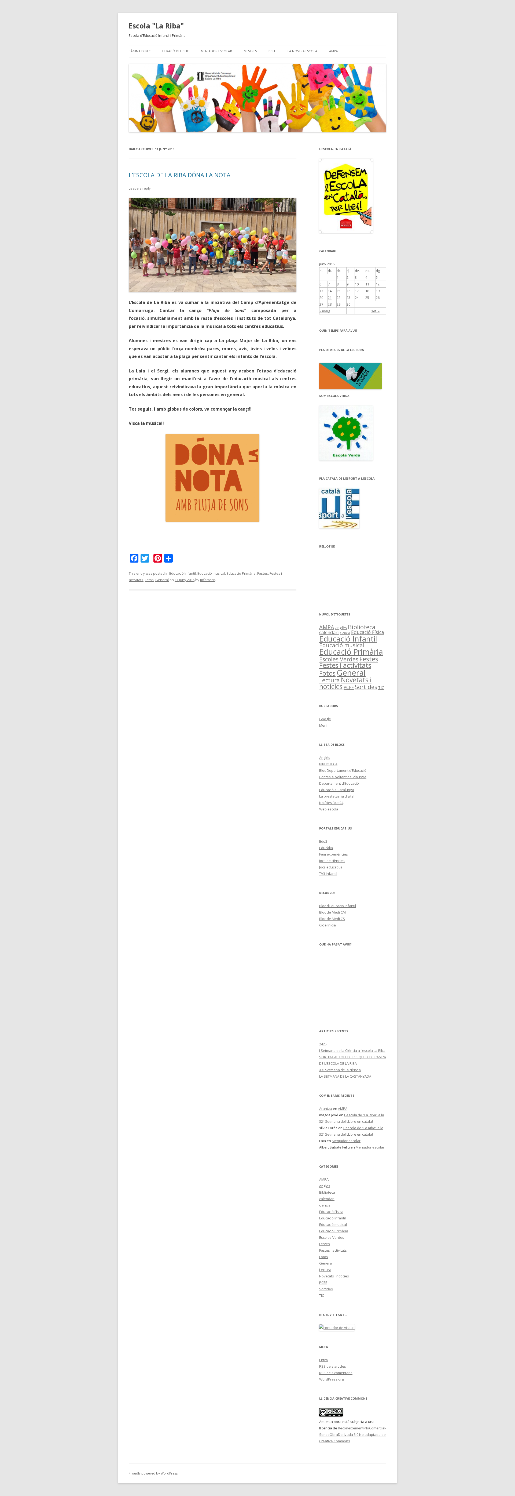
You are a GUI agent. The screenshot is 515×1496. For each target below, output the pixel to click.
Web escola (328, 809)
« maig (324, 311)
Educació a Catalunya (336, 789)
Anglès (324, 757)
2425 (323, 1044)
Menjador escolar (216, 51)
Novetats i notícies (345, 683)
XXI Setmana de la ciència (340, 1069)
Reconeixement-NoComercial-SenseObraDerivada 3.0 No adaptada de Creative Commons (352, 1434)
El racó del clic (175, 51)
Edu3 (323, 841)
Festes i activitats (345, 665)
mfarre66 (207, 579)
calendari (329, 632)
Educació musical (211, 573)
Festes (262, 573)
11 (367, 284)
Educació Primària (241, 573)
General (162, 579)
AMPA (333, 51)
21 (330, 297)
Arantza (325, 1108)
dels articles (332, 1366)
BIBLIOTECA (328, 764)
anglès (341, 627)
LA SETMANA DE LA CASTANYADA (345, 1076)
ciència (345, 633)
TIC (381, 687)
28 (330, 304)
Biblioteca (362, 627)
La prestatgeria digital (336, 796)
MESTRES (250, 51)
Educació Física (367, 632)
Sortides (366, 687)
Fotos (149, 579)
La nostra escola (302, 51)
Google (325, 718)
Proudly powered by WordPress (153, 1473)
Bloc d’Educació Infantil (337, 905)
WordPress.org (331, 1379)
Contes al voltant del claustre (342, 776)
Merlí (323, 725)
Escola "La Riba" (156, 26)
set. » (375, 311)
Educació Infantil (182, 573)
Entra (323, 1359)
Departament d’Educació (339, 783)
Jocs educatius (331, 867)
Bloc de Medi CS (332, 918)
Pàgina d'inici (140, 51)
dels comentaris (335, 1372)
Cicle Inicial (328, 925)
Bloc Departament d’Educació (342, 770)
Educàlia (326, 847)
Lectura (329, 680)
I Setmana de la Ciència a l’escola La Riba (352, 1050)
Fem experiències (333, 854)
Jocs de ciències (332, 860)
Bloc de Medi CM (332, 912)
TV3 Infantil (328, 873)
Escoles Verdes (338, 659)
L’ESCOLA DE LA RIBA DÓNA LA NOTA (179, 175)
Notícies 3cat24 (331, 802)
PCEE (272, 51)
